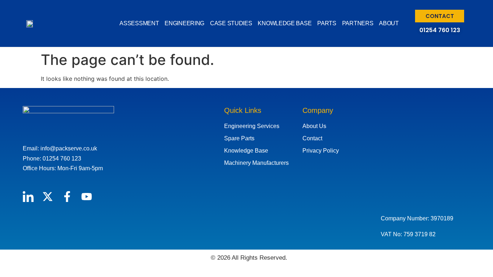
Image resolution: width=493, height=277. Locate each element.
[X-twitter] (47, 196)
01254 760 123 (439, 30)
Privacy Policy (320, 151)
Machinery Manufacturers (256, 163)
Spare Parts (239, 138)
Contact (312, 138)
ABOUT (389, 23)
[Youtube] (86, 196)
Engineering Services (251, 126)
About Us (314, 126)
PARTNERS (358, 23)
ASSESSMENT (139, 23)
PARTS (326, 23)
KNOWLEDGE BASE (284, 23)
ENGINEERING (184, 23)
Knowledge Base (246, 151)
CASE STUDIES (231, 23)
